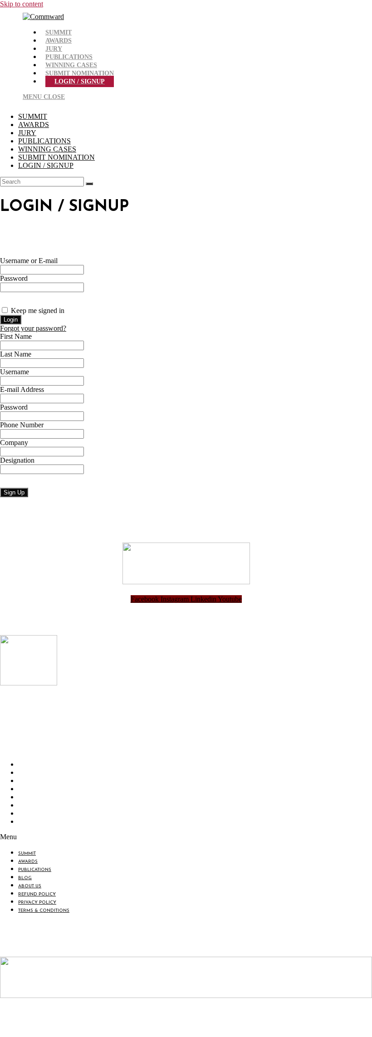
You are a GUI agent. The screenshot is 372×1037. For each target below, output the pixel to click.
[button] (111, 837)
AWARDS (33, 124)
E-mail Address (22, 389)
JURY (27, 133)
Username (14, 372)
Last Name (15, 354)
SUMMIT (32, 116)
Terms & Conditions (46, 822)
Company (14, 442)
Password (14, 278)
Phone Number (22, 425)
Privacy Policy (39, 814)
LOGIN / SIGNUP (45, 165)
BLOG (27, 790)
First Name (16, 336)
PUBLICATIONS (44, 141)
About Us (32, 798)
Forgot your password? (33, 328)
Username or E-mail (29, 260)
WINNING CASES (47, 149)
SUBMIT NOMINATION (56, 157)
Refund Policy (39, 806)
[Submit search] (89, 183)
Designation (17, 460)
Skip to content (21, 4)
